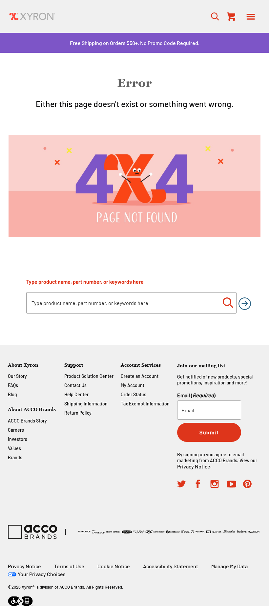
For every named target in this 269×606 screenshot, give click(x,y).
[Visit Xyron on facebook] (202, 485)
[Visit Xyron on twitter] (185, 485)
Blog (12, 394)
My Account (132, 385)
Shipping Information (86, 403)
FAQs (13, 385)
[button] (250, 16)
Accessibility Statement (170, 566)
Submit (209, 432)
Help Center (76, 394)
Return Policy (78, 413)
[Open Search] (213, 16)
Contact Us (75, 385)
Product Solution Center (89, 376)
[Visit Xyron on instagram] (218, 485)
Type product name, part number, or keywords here (85, 281)
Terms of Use (69, 566)
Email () (196, 395)
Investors (17, 439)
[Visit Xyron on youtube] (235, 485)
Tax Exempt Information (145, 403)
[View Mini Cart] (229, 16)
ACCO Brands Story (27, 420)
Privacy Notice (193, 466)
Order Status (133, 394)
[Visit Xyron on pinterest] (251, 485)
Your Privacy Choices (42, 574)
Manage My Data (229, 566)
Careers (16, 430)
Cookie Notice (113, 566)
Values (14, 448)
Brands (15, 457)
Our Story (17, 376)
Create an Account (139, 376)
